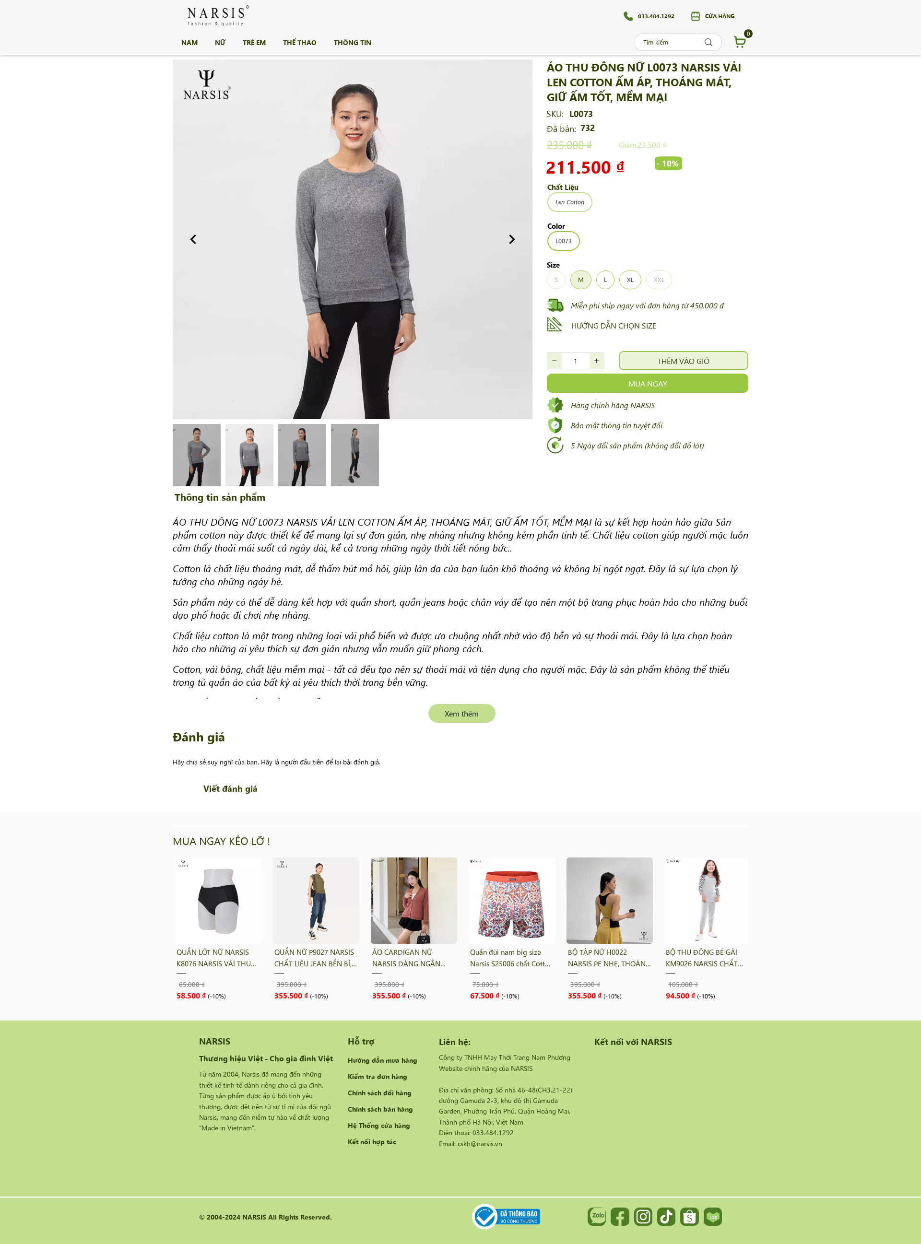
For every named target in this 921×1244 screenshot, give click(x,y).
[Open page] (218, 15)
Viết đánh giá (230, 788)
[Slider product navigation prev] (196, 928)
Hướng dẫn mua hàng (382, 1060)
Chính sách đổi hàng (380, 1092)
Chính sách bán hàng (380, 1109)
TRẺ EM (254, 42)
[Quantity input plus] (597, 361)
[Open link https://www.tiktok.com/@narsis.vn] (666, 1217)
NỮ (220, 42)
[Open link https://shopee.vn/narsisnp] (689, 1217)
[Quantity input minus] (554, 361)
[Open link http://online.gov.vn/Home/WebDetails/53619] (506, 1217)
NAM (189, 42)
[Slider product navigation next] (724, 928)
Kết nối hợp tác (372, 1141)
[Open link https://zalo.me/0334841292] (597, 1217)
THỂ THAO (300, 42)
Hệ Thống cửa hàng (379, 1125)
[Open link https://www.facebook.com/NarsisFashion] (620, 1217)
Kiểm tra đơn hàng (377, 1076)
